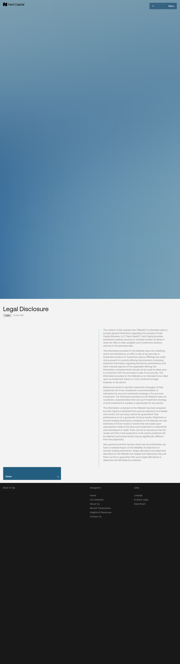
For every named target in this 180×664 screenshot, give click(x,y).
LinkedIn (138, 495)
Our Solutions (97, 499)
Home (93, 495)
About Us (95, 504)
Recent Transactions (100, 508)
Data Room (140, 504)
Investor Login (141, 499)
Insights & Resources (100, 512)
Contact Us (96, 516)
